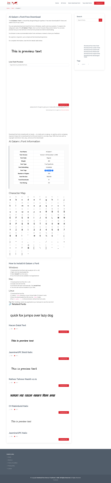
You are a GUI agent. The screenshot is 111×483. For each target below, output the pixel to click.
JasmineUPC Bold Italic (21, 352)
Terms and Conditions (65, 110)
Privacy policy (11, 465)
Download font (63, 331)
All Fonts (63, 3)
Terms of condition (12, 462)
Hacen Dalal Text (17, 325)
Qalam (83, 64)
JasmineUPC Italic (18, 433)
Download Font (63, 105)
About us (10, 460)
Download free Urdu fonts (91, 45)
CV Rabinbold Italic (18, 406)
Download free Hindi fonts (91, 51)
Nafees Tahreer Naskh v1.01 (23, 379)
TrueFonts (55, 480)
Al (78, 64)
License (10, 468)
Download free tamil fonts (91, 49)
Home (57, 3)
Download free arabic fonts (92, 47)
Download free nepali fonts (92, 53)
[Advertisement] (39, 85)
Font (12, 8)
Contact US (99, 3)
